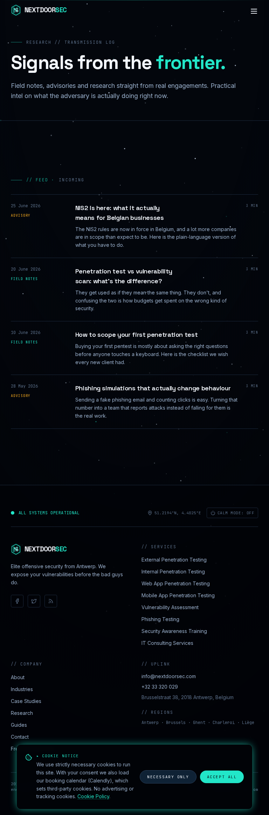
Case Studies (26, 701)
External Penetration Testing (174, 560)
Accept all (222, 776)
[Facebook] (17, 601)
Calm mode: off (236, 512)
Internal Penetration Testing (173, 571)
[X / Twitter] (34, 601)
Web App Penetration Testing (176, 583)
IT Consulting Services (167, 643)
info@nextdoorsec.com (169, 676)
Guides (19, 725)
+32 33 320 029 (160, 687)
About (18, 677)
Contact (20, 737)
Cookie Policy (93, 796)
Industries (22, 689)
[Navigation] (254, 11)
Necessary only (168, 776)
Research (22, 713)
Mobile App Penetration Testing (178, 595)
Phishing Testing (160, 619)
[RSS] (50, 601)
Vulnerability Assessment (170, 607)
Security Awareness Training (174, 631)
